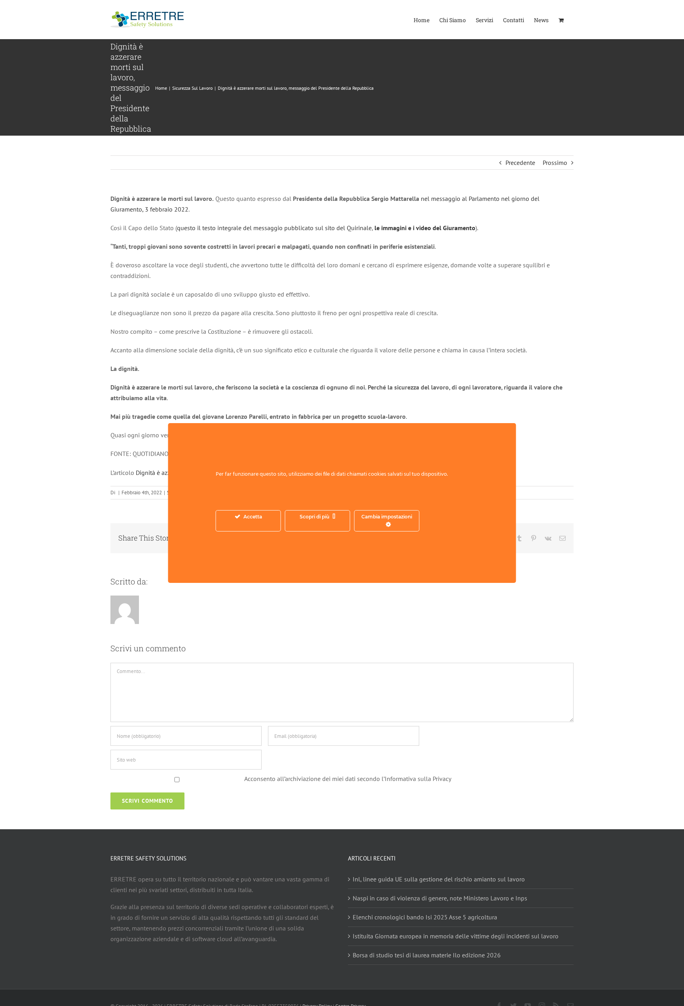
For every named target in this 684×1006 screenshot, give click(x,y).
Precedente (520, 162)
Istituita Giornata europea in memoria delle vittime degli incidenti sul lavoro (456, 936)
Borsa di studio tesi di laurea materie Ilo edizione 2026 (427, 955)
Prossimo (555, 162)
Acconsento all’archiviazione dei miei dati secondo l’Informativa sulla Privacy (347, 779)
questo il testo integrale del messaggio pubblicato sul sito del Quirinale (274, 228)
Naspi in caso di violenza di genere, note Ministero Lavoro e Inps (440, 898)
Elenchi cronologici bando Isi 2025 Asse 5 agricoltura (425, 917)
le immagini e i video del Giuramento (424, 228)
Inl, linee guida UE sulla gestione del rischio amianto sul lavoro (439, 879)
